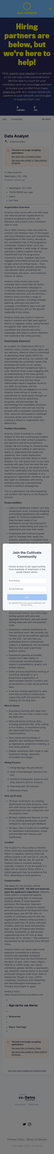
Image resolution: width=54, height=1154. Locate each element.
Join (27, 597)
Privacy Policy (27, 605)
